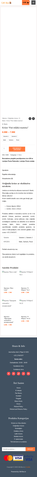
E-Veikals (18, 390)
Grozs (18, 404)
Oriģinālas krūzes (13, 118)
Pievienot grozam (17, 149)
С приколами (18, 439)
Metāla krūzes (18, 436)
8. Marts (4, 124)
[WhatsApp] (23, 373)
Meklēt (30, 449)
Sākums (4, 118)
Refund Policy (18, 406)
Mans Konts (18, 401)
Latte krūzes (18, 434)
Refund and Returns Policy (18, 409)
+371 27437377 (18, 355)
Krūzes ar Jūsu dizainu (18, 423)
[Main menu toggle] (33, 2)
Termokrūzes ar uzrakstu (18, 442)
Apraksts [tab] (5, 170)
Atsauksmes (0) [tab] (7, 178)
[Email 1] (28, 373)
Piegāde (18, 398)
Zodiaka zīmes (18, 431)
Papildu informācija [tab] (8, 174)
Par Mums (18, 393)
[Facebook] (8, 373)
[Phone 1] (18, 373)
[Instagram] (13, 373)
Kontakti (18, 396)
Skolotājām (18, 428)
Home (19, 388)
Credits (28, 467)
